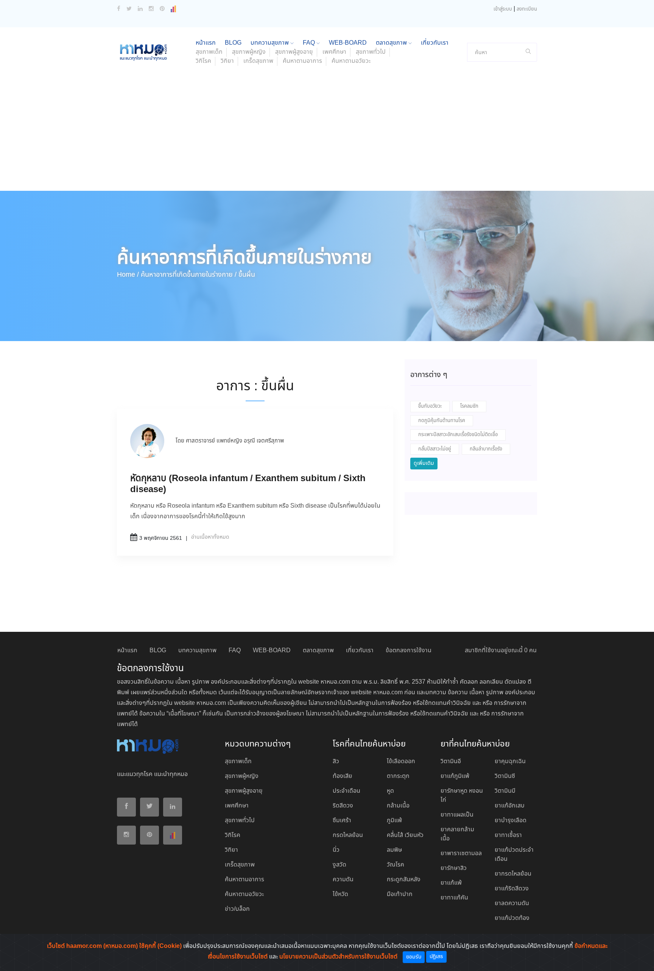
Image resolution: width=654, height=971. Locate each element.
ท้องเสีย (342, 776)
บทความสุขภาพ (270, 43)
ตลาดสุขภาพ (392, 43)
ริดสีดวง (343, 805)
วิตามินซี (505, 776)
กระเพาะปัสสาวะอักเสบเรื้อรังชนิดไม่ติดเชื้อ (458, 434)
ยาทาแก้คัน (454, 897)
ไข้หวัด (340, 894)
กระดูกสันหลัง (403, 879)
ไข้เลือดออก (401, 761)
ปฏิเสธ (436, 956)
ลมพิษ (394, 850)
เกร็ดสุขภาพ (258, 61)
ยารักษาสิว (454, 868)
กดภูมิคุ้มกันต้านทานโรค (441, 420)
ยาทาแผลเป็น (457, 814)
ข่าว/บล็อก (237, 909)
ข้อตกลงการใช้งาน (408, 650)
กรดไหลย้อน (348, 835)
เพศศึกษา (334, 52)
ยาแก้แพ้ (451, 883)
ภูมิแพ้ (394, 820)
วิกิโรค (203, 61)
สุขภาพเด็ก (209, 52)
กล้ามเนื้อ (398, 805)
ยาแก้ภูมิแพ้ (455, 776)
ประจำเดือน (346, 791)
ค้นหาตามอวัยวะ (351, 61)
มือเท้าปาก (400, 894)
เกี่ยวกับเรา (434, 43)
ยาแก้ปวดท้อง (512, 918)
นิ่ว (336, 850)
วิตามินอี (451, 761)
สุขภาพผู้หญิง (249, 52)
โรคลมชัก (469, 406)
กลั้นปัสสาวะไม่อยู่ (434, 449)
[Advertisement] (327, 134)
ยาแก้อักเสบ (510, 805)
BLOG (233, 43)
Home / (128, 275)
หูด (390, 791)
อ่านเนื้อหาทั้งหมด (210, 537)
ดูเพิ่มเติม (424, 463)
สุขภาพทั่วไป (371, 52)
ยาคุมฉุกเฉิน (510, 761)
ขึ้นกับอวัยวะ (430, 406)
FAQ (309, 43)
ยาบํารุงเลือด (510, 820)
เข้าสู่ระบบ (503, 9)
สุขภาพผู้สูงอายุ (294, 52)
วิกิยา (227, 61)
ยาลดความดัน (512, 903)
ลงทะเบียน (527, 9)
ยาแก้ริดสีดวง (512, 888)
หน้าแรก (206, 43)
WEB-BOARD (348, 43)
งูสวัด (339, 864)
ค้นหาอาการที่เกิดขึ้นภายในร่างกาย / (189, 275)
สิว (336, 761)
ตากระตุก (398, 776)
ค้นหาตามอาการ (302, 61)
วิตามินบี (505, 791)
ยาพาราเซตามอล (461, 853)
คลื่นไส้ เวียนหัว (405, 835)
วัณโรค (395, 864)
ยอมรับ (413, 957)
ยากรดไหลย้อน (513, 874)
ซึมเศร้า (342, 820)
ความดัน (343, 879)
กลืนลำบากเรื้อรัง (486, 449)
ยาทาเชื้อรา (508, 835)
